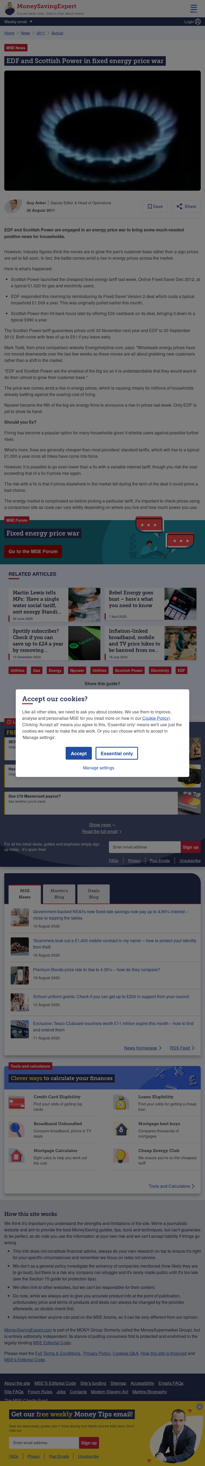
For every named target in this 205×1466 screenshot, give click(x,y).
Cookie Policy (155, 718)
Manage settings (98, 767)
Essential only (117, 753)
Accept (79, 753)
